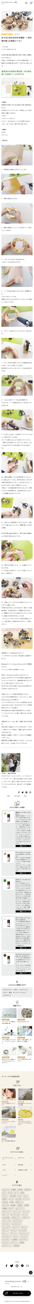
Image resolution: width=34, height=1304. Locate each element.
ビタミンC (6, 1230)
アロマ (5, 992)
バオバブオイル (24, 1239)
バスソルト (14, 1242)
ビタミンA (25, 1227)
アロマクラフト (8, 990)
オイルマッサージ (7, 1211)
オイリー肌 (6, 1205)
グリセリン (14, 1233)
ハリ (17, 1192)
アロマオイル (7, 995)
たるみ (10, 1192)
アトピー (6, 1196)
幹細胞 (22, 1242)
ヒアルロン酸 (23, 1230)
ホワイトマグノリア (7, 700)
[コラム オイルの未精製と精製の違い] (9, 1132)
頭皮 (12, 1202)
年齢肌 (27, 1205)
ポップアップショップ (7, 1158)
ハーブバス (27, 1211)
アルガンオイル (18, 1220)
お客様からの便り (23, 1170)
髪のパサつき (20, 1202)
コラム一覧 (17, 796)
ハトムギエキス (7, 1227)
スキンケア (21, 1158)
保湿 (23, 1192)
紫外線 (20, 1189)
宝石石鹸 (20, 1165)
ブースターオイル (16, 1214)
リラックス (27, 1199)
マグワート (18, 675)
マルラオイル (6, 1239)
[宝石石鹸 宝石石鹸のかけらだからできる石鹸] (25, 1094)
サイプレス (10, 675)
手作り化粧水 (6, 1217)
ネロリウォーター (7, 1236)
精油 (10, 992)
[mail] (27, 1266)
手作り (16, 990)
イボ (20, 1196)
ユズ (5, 664)
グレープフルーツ (18, 664)
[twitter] (11, 1266)
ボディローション (7, 1245)
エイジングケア (20, 1208)
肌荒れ (5, 1199)
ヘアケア (25, 1214)
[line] (22, 1266)
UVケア (12, 1208)
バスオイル (6, 1242)
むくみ (11, 1199)
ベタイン (17, 1236)
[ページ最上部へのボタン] (31, 1272)
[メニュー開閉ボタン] (31, 3)
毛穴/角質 (13, 1196)
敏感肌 (5, 1208)
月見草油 (15, 1239)
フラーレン (6, 1233)
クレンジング (18, 1211)
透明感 (14, 1189)
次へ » (25, 796)
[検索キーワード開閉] (26, 3)
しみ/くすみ (6, 1189)
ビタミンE (14, 1230)
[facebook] (6, 1266)
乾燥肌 (13, 1205)
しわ (5, 1192)
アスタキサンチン (17, 1224)
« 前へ (8, 796)
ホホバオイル (6, 1224)
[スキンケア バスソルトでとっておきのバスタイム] (9, 1112)
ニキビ (26, 1196)
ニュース (4, 1175)
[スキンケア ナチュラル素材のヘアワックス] (9, 1094)
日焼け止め (28, 1189)
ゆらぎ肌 (19, 1199)
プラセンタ (16, 1227)
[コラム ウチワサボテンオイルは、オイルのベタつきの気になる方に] (25, 1112)
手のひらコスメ (16, 1217)
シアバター (25, 1236)
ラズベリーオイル (7, 1220)
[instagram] (17, 1266)
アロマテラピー (24, 990)
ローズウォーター (24, 1233)
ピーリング (6, 1214)
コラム (4, 1170)
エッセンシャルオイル (20, 992)
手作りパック (26, 1217)
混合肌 (20, 1205)
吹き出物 (6, 1202)
